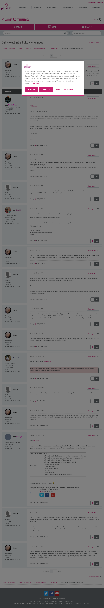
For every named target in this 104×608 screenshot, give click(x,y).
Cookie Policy (35, 83)
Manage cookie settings (64, 89)
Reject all (46, 89)
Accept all (31, 89)
